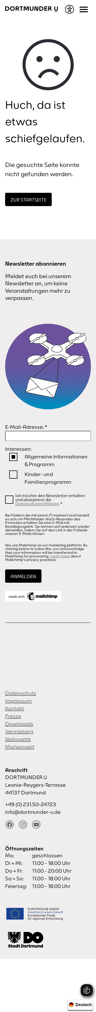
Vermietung (19, 731)
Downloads (19, 724)
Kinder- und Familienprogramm (48, 478)
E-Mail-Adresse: (26, 427)
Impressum (18, 701)
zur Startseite (28, 200)
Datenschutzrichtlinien (37, 503)
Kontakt (14, 708)
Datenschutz (20, 693)
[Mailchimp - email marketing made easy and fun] (33, 596)
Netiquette (18, 739)
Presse (13, 716)
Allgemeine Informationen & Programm (56, 460)
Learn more (60, 556)
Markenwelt (19, 747)
